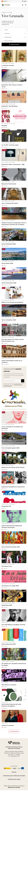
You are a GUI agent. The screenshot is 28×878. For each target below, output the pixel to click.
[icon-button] (22, 380)
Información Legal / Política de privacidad (14, 775)
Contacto (14, 772)
